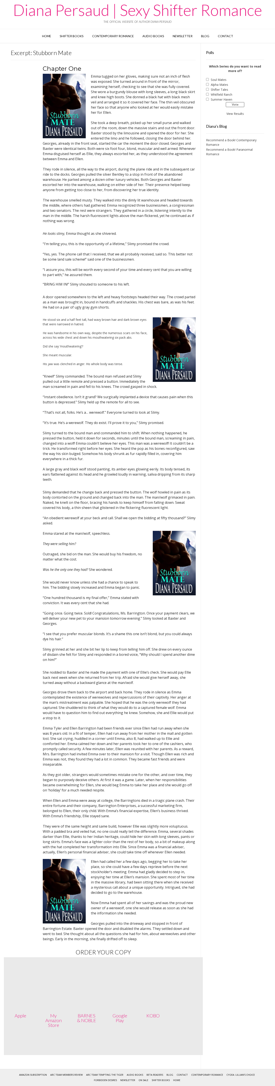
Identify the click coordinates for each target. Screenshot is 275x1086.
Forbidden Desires (105, 1080)
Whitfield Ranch (221, 94)
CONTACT (225, 36)
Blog (205, 36)
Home (46, 36)
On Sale (143, 1080)
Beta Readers (155, 1074)
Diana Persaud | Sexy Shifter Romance (137, 10)
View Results (235, 114)
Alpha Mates (219, 85)
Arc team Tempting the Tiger (104, 1074)
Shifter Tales (219, 90)
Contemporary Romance (113, 36)
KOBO (153, 1015)
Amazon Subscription (33, 1074)
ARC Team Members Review (66, 1074)
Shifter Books (72, 36)
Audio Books (153, 36)
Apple (20, 1015)
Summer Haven (221, 99)
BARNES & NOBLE (86, 1018)
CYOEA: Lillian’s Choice (240, 1074)
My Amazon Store (53, 1020)
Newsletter (182, 36)
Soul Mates (218, 80)
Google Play (120, 1018)
